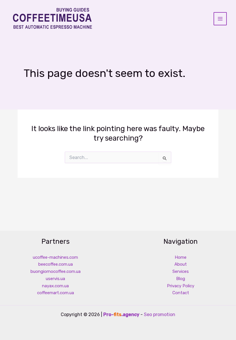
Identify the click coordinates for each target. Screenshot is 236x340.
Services (180, 271)
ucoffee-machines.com (55, 257)
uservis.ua (55, 278)
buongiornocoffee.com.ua (56, 271)
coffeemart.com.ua (55, 292)
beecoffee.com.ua (55, 264)
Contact (180, 292)
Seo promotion (159, 314)
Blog (180, 278)
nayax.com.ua (55, 285)
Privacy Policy (180, 285)
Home (180, 257)
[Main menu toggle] (220, 19)
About (180, 264)
